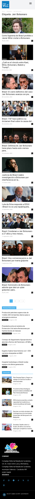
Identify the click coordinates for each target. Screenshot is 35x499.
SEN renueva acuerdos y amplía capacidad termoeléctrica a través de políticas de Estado (22, 402)
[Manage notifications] (4, 494)
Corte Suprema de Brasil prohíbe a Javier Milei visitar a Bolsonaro (17, 36)
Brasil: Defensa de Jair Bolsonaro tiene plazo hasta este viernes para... (17, 148)
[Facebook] (4, 480)
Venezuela (5, 320)
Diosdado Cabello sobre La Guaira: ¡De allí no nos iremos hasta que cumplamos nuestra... (23, 426)
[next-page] (23, 301)
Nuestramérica (6, 32)
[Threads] (4, 485)
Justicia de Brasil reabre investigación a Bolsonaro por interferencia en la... (15, 177)
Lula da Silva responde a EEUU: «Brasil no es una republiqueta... (16, 205)
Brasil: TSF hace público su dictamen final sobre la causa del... (17, 120)
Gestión (5, 344)
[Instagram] (9, 480)
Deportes (5, 356)
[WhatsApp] (28, 480)
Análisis (5, 59)
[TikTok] (18, 480)
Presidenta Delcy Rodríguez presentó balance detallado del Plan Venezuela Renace (22, 391)
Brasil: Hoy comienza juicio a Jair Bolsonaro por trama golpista (17, 259)
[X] (23, 480)
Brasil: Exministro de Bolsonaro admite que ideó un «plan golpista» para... (16, 287)
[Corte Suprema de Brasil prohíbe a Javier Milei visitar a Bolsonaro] (17, 25)
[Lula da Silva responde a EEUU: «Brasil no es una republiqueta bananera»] (17, 194)
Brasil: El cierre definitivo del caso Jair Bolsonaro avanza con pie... (17, 93)
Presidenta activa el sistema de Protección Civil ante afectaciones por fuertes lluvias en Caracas (16, 328)
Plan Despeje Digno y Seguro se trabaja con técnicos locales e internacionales (22, 379)
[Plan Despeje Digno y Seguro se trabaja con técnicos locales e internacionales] (7, 380)
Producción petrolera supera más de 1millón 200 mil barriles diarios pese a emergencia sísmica (16, 315)
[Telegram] (14, 480)
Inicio (3, 11)
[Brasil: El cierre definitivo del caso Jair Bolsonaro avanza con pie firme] (17, 81)
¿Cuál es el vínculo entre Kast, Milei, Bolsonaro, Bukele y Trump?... (15, 65)
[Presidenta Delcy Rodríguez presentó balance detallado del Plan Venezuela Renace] (7, 391)
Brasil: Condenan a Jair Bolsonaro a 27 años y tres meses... (17, 232)
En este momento (7, 333)
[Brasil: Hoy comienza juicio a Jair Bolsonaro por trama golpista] (17, 248)
